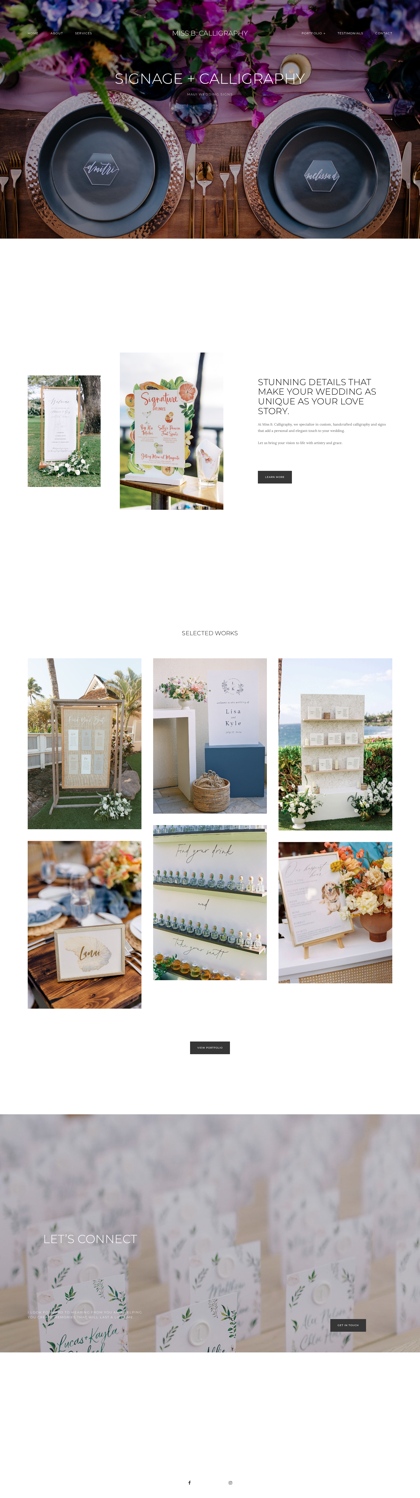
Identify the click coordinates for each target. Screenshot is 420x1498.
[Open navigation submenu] (324, 33)
